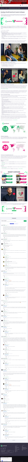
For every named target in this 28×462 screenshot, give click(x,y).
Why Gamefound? (17, 447)
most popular (16, 223)
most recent (12, 223)
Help (15, 451)
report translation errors (5, 453)
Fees (22, 446)
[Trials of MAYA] (4, 2)
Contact (16, 448)
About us (16, 446)
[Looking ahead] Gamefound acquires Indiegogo (13, 12)
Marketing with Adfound (24, 448)
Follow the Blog (21, 168)
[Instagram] (4, 448)
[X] (2, 448)
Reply (4, 231)
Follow (6, 225)
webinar (8, 203)
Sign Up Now (3, 162)
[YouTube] (3, 448)
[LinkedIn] (5, 448)
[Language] (20, 5)
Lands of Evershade (5, 88)
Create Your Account (4, 167)
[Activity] (22, 5)
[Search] (19, 5)
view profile (4, 225)
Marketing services (24, 447)
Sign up (15, 221)
